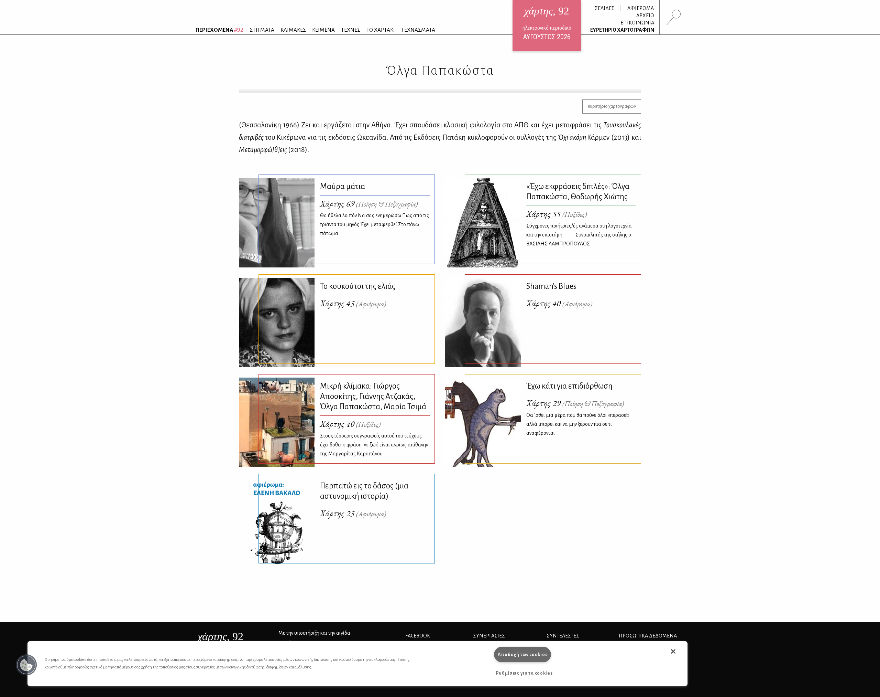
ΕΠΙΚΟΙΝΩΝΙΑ (637, 22)
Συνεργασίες (489, 635)
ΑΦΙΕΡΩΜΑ (640, 8)
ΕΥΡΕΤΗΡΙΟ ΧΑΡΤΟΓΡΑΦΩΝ (622, 30)
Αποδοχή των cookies (523, 654)
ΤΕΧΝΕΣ (350, 30)
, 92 (220, 636)
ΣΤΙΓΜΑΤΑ (262, 30)
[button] (26, 665)
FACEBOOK (417, 635)
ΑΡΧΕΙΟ (645, 15)
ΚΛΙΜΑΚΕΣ (293, 30)
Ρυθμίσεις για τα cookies (524, 673)
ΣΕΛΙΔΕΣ (605, 8)
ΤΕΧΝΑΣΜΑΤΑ (418, 30)
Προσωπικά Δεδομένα (648, 635)
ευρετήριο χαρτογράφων (612, 106)
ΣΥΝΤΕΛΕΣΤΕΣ (563, 635)
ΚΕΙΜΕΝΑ (323, 30)
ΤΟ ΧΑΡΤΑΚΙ (380, 30)
